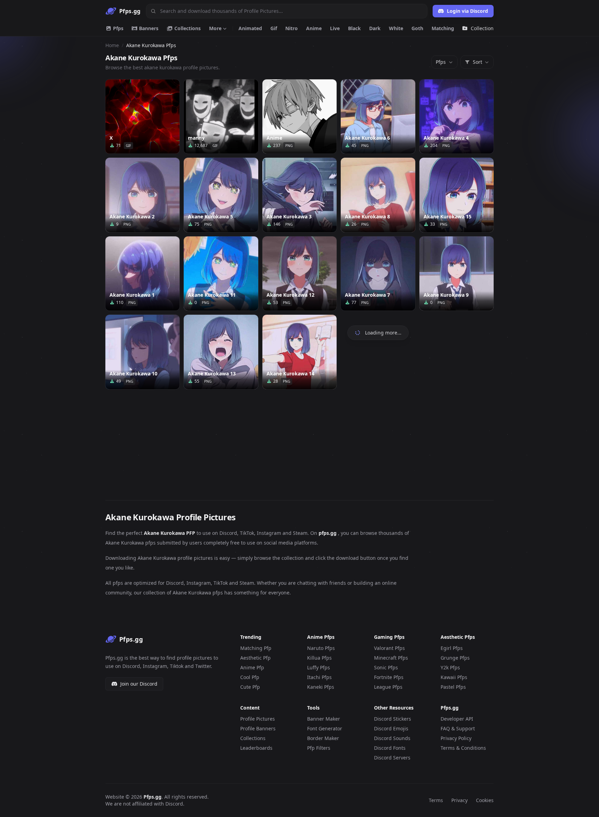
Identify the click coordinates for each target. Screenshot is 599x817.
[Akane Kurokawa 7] (378, 273)
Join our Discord (138, 683)
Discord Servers (392, 757)
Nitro (291, 28)
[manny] (221, 116)
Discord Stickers (392, 718)
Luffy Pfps (318, 667)
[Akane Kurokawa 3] (299, 195)
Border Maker (323, 738)
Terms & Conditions (463, 748)
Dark (375, 28)
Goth (417, 28)
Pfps (117, 28)
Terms (436, 800)
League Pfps (388, 687)
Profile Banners (258, 728)
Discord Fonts (390, 748)
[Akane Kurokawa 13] (221, 352)
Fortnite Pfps (388, 677)
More (215, 28)
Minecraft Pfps (391, 657)
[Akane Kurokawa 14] (299, 352)
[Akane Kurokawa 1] (142, 273)
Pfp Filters (318, 748)
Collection (482, 28)
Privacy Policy (456, 738)
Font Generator (324, 728)
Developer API (457, 718)
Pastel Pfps (453, 687)
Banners (148, 28)
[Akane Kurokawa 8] (378, 195)
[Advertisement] (299, 440)
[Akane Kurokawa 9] (456, 273)
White (396, 28)
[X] (142, 116)
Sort (477, 62)
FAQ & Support (458, 728)
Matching (443, 28)
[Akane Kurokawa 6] (378, 116)
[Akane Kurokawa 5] (221, 195)
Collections (187, 28)
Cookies (485, 800)
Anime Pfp (252, 667)
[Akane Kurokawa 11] (221, 273)
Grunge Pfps (455, 657)
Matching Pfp (255, 648)
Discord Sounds (392, 738)
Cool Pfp (249, 677)
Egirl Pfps (452, 648)
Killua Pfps (319, 657)
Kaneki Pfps (320, 687)
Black (354, 28)
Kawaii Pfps (454, 677)
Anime (314, 28)
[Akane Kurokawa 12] (299, 273)
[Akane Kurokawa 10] (142, 352)
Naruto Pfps (321, 648)
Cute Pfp (250, 687)
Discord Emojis (391, 728)
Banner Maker (323, 718)
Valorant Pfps (389, 648)
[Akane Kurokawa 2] (142, 195)
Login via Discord (467, 11)
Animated (250, 28)
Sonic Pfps (386, 667)
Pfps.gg (153, 796)
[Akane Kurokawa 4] (456, 116)
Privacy (459, 800)
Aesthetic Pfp (255, 657)
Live (335, 28)
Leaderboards (256, 748)
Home (112, 45)
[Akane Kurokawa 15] (456, 195)
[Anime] (299, 116)
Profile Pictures (257, 718)
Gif (273, 28)
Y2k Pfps (450, 667)
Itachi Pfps (319, 677)
